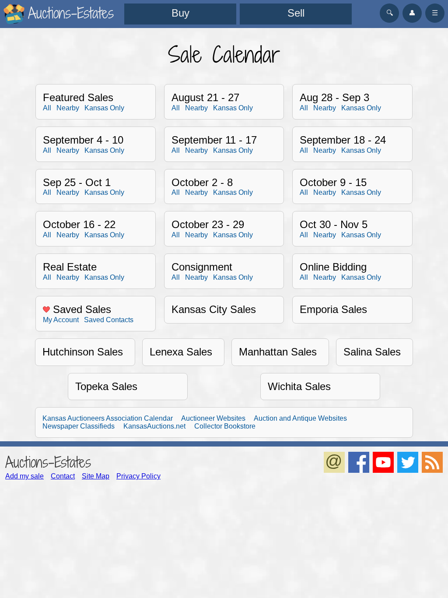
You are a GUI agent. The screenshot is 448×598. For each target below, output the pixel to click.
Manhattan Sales (278, 352)
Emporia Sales (333, 309)
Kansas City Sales (214, 309)
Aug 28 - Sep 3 (334, 97)
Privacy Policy (138, 476)
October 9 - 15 (333, 182)
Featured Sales (78, 97)
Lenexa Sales (181, 352)
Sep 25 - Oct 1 (77, 182)
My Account (61, 320)
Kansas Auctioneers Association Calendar (107, 418)
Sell (295, 13)
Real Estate (70, 267)
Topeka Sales (106, 386)
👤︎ (412, 13)
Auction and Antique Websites (300, 418)
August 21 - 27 (205, 97)
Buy (180, 13)
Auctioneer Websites (213, 418)
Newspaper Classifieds (78, 426)
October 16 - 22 (79, 224)
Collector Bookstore (225, 426)
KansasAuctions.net (154, 426)
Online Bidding (333, 267)
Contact (63, 476)
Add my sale (24, 476)
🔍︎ (389, 13)
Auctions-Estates (48, 462)
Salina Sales (372, 352)
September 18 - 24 (343, 140)
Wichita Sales (299, 386)
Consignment (202, 267)
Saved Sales (80, 309)
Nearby (67, 108)
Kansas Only (104, 108)
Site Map (95, 476)
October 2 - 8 (202, 182)
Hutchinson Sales (82, 352)
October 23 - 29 (208, 224)
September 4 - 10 (83, 140)
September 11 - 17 (214, 140)
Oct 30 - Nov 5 (334, 224)
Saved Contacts (108, 320)
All (47, 108)
